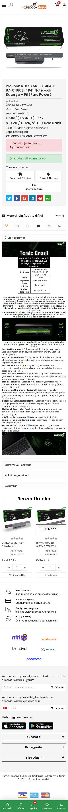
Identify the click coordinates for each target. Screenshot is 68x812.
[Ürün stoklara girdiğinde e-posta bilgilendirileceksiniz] (50, 226)
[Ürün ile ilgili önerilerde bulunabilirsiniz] (60, 226)
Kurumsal (34, 737)
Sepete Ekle (19, 575)
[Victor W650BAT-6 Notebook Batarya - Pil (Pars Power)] (17, 521)
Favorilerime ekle (19, 167)
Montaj (60, 215)
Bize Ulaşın (34, 758)
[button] (7, 47)
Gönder (59, 687)
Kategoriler (34, 747)
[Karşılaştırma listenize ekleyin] (39, 226)
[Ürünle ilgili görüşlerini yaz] (29, 226)
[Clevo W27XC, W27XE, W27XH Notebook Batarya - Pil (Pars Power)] (51, 521)
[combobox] (6, 708)
